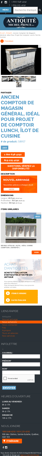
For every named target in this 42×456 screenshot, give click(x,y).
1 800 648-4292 (19, 2)
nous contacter (9, 325)
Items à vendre (16, 293)
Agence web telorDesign (29, 455)
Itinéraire (12, 441)
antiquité (6, 316)
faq (4, 327)
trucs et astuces (10, 333)
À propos (6, 330)
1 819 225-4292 (19, 5)
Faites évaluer (16, 300)
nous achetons (9, 322)
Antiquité (9, 33)
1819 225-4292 (23, 431)
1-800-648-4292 (13, 154)
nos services (8, 336)
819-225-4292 (11, 160)
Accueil (2, 33)
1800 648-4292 (9, 431)
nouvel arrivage (10, 319)
